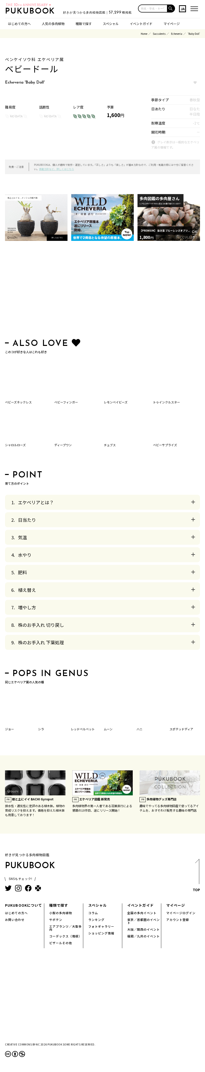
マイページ (172, 23)
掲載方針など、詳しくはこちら (56, 169)
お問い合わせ (14, 919)
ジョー (9, 729)
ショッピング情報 (101, 933)
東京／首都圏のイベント (143, 921)
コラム (93, 913)
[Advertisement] (102, 291)
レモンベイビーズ (116, 402)
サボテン (55, 919)
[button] (171, 9)
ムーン (108, 729)
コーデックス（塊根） (65, 936)
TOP (196, 889)
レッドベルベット (83, 729)
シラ (41, 729)
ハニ (139, 729)
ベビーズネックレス (18, 402)
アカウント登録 (177, 919)
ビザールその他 (60, 943)
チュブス (110, 445)
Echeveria (176, 34)
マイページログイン (181, 913)
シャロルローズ (15, 445)
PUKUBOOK (31, 12)
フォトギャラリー (101, 926)
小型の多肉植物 (60, 913)
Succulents (159, 34)
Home (144, 34)
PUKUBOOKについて (23, 905)
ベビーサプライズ (165, 445)
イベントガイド (141, 23)
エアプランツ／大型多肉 (65, 927)
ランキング (96, 919)
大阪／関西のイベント (143, 929)
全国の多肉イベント (141, 913)
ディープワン (63, 445)
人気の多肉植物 (53, 23)
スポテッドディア (181, 729)
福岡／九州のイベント (143, 936)
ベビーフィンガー (66, 402)
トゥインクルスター (166, 402)
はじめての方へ (19, 23)
